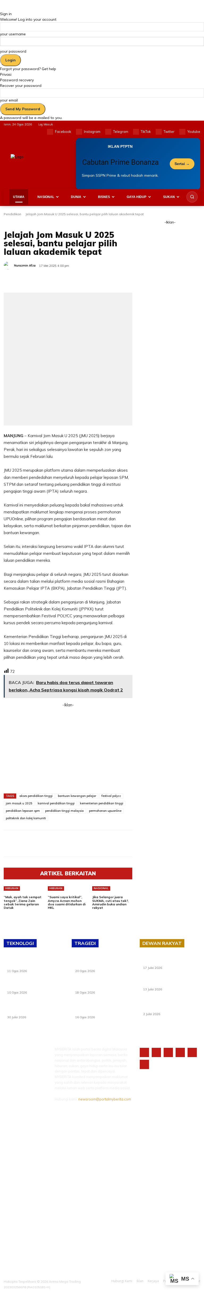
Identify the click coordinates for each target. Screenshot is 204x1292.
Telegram (120, 131)
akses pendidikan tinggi (36, 796)
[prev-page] (5, 914)
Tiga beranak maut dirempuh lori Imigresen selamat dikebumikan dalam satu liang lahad (100, 962)
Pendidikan (12, 214)
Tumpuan (53, 223)
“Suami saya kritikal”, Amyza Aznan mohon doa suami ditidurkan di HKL (67, 902)
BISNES (104, 197)
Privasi (5, 74)
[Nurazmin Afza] (8, 265)
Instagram (92, 131)
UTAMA (18, 197)
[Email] (78, 279)
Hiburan (11, 888)
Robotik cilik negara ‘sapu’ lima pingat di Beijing (31, 985)
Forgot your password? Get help (28, 68)
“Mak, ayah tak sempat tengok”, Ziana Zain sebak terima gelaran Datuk (22, 902)
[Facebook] (50, 132)
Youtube (193, 131)
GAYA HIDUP (136, 197)
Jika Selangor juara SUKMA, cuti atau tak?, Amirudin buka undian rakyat (110, 902)
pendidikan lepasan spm (23, 811)
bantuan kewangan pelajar (77, 796)
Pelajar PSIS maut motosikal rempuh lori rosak (103, 985)
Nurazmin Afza (25, 265)
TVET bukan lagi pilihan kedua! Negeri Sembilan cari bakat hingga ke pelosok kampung (34, 1009)
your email (9, 100)
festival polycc (111, 796)
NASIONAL (45, 197)
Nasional (101, 888)
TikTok (146, 131)
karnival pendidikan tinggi (56, 803)
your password (13, 51)
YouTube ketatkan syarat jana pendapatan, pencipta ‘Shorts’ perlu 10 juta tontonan (35, 962)
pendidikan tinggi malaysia (64, 811)
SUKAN (169, 197)
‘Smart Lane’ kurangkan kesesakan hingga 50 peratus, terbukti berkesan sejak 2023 (171, 1005)
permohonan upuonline (105, 811)
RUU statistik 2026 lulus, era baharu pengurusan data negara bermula (170, 961)
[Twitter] (159, 132)
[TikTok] (136, 132)
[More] (102, 279)
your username (13, 34)
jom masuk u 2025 (19, 803)
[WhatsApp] (66, 279)
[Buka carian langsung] (192, 196)
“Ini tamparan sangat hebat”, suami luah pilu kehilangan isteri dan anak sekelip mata (102, 1009)
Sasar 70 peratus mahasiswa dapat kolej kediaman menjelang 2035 (171, 982)
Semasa (35, 223)
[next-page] (8, 914)
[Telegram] (108, 132)
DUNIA (76, 197)
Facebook (63, 131)
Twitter (169, 131)
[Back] (1, 8)
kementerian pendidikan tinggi (101, 803)
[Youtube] (182, 132)
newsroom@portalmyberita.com (104, 1099)
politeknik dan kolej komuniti (26, 818)
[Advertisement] (68, 745)
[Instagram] (79, 132)
